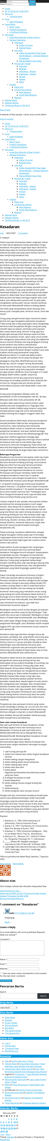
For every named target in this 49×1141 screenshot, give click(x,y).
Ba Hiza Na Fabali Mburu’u (12, 898)
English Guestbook (18, 29)
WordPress (5, 1139)
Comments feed (12, 1048)
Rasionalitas (5, 863)
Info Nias (18, 50)
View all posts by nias (10, 890)
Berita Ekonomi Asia (14, 1092)
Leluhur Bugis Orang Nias (30, 1090)
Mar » (8, 1134)
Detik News (10, 1017)
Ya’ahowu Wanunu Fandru (34, 1103)
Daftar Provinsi (26, 45)
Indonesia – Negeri (27, 71)
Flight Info (18, 87)
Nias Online (5, 110)
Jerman (22, 76)
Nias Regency (25, 92)
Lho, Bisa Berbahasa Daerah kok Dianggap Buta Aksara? (26, 1070)
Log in (7, 1043)
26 (1, 1131)
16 (12, 1125)
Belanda (22, 69)
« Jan (2, 1134)
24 (14, 1128)
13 (4, 1125)
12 (1, 1125)
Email (3, 964)
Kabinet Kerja (25, 48)
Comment (5, 939)
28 (7, 1131)
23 (12, 1128)
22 (9, 1128)
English (13, 84)
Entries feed (10, 1046)
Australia (23, 66)
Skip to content (7, 119)
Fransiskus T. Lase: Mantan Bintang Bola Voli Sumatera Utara (26, 1075)
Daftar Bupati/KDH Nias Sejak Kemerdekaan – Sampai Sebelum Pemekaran (33, 56)
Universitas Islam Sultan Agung (19, 1069)
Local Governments (23, 89)
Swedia (22, 79)
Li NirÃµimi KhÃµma (18, 32)
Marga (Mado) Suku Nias (30, 61)
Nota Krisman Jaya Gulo (15, 1079)
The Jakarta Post (12, 1033)
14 (7, 1125)
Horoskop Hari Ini (13, 1098)
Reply (7, 922)
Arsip (7, 19)
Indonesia (18, 42)
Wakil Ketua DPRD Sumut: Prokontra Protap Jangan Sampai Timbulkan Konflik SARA (23, 894)
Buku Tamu (15, 27)
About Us (9, 14)
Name (3, 959)
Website (3, 968)
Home (7, 8)
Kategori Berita (11, 103)
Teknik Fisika (10, 1064)
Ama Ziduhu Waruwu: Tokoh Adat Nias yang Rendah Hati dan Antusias (25, 1065)
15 (9, 1125)
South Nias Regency (28, 95)
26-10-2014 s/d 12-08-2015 (16, 11)
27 (4, 1131)
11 (17, 1122)
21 (7, 1128)
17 (14, 1125)
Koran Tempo (11, 1022)
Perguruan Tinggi (22, 63)
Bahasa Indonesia (17, 40)
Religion (18, 97)
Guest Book (10, 24)
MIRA (7, 1084)
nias (2, 233)
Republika (9, 1028)
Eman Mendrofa (12, 1103)
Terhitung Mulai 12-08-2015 (17, 105)
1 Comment (22, 233)
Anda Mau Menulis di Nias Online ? (25, 37)
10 (14, 1122)
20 (4, 1128)
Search (3, 1)
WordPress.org (11, 1051)
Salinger (10, 1137)
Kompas (8, 1020)
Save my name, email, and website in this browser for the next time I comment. (23, 974)
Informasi (9, 35)
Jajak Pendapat (16, 21)
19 (1, 1128)
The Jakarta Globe (13, 1030)
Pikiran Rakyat (11, 1025)
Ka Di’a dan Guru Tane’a (22, 1061)
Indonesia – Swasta (27, 74)
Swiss (21, 82)
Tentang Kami (16, 16)
